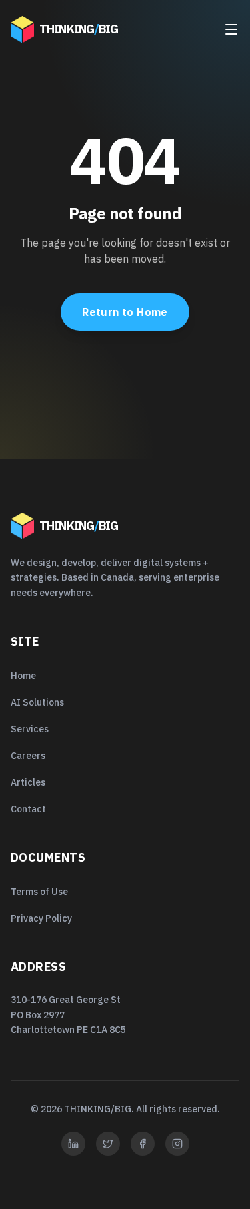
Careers (28, 756)
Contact (28, 809)
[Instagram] (177, 1144)
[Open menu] (231, 29)
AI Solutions (37, 702)
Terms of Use (39, 892)
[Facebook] (143, 1144)
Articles (28, 782)
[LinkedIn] (73, 1144)
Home (23, 676)
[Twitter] (108, 1144)
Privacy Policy (41, 918)
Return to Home (125, 312)
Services (30, 729)
